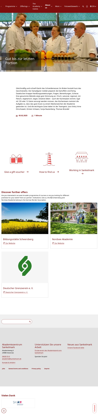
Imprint (46, 369)
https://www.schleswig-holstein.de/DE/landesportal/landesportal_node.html (18, 403)
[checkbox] (3, 410)
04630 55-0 (6, 356)
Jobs (3, 369)
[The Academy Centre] (42, 6)
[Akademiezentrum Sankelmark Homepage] (1, 6)
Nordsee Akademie (62, 239)
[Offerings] (29, 6)
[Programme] (17, 6)
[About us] (52, 6)
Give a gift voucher (14, 171)
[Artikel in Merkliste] (87, 6)
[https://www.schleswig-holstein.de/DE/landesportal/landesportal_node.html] (49, 403)
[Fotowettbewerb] (79, 6)
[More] (61, 6)
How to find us (47, 171)
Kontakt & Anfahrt (8, 363)
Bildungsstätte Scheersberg (18, 239)
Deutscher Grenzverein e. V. (18, 288)
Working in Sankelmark (81, 170)
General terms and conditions (18, 369)
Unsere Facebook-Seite (75, 348)
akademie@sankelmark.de (11, 359)
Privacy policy (36, 369)
